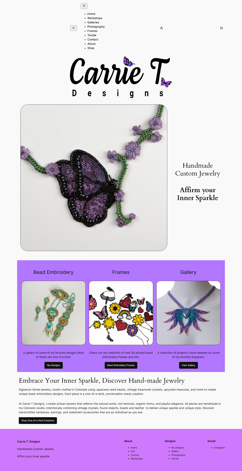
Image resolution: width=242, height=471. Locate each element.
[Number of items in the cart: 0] (221, 28)
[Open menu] (73, 28)
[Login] (161, 28)
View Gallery (188, 365)
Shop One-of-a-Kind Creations (37, 420)
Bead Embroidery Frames (121, 365)
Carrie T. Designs (28, 441)
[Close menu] (84, 6)
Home (91, 13)
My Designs (53, 365)
